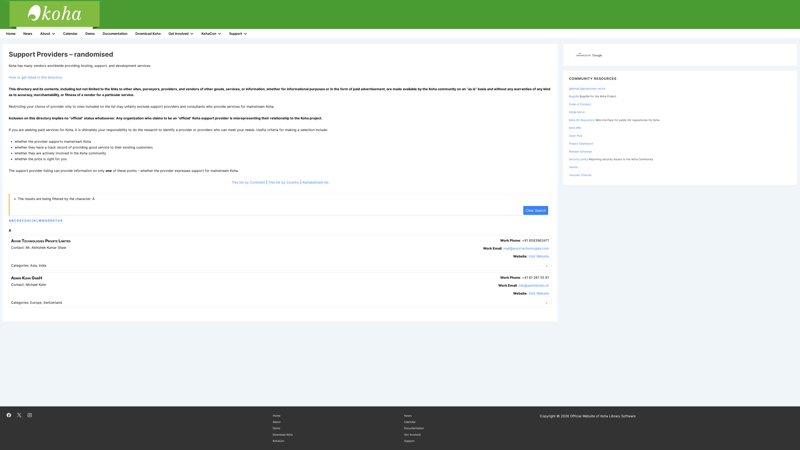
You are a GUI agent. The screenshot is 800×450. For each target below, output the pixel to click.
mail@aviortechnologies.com (526, 248)
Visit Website (539, 256)
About (45, 33)
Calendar (70, 33)
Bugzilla (574, 96)
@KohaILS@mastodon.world (587, 88)
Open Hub (575, 135)
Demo (90, 33)
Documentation (115, 33)
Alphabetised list (315, 182)
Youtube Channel (580, 175)
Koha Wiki (575, 127)
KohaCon (208, 33)
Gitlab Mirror (577, 112)
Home (10, 33)
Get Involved (179, 33)
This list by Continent (248, 182)
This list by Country (283, 182)
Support (235, 33)
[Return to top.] (546, 265)
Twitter (573, 167)
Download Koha (148, 33)
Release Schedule (580, 151)
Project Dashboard (581, 143)
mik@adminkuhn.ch (534, 285)
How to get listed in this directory (35, 77)
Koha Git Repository (582, 120)
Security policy (578, 159)
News (27, 33)
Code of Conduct (580, 104)
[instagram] (30, 415)
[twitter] (19, 415)
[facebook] (9, 415)
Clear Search (536, 210)
